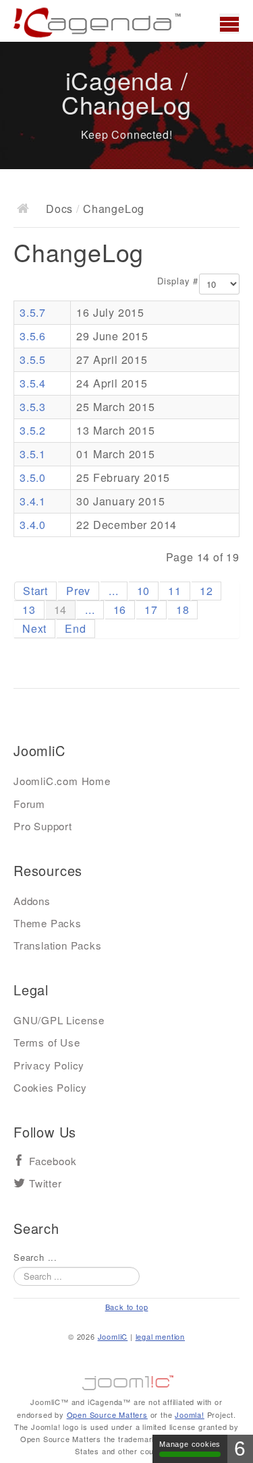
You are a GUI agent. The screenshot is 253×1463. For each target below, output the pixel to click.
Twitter (45, 1184)
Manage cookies (190, 1444)
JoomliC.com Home (62, 781)
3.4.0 (33, 524)
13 (29, 609)
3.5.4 (33, 383)
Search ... (35, 1257)
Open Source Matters (107, 1414)
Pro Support (42, 826)
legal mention (160, 1336)
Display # (177, 281)
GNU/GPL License (59, 1020)
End (75, 628)
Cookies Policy (50, 1087)
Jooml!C (127, 1379)
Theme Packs (47, 923)
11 (174, 590)
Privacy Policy (48, 1065)
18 (183, 609)
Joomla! (189, 1414)
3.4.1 (33, 501)
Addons (32, 901)
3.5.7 (33, 312)
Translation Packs (57, 945)
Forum (29, 804)
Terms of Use (46, 1042)
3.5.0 (33, 477)
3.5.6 (33, 336)
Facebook (52, 1161)
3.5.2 (33, 430)
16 (120, 609)
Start (35, 590)
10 (143, 590)
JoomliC (113, 1336)
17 (151, 609)
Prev (78, 590)
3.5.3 (33, 406)
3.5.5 (33, 359)
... (113, 590)
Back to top (126, 1306)
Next (34, 628)
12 (206, 590)
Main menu (229, 23)
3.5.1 (33, 454)
